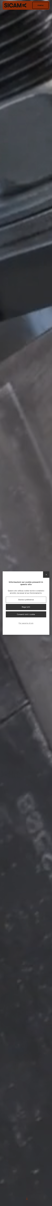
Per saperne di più (26, 623)
